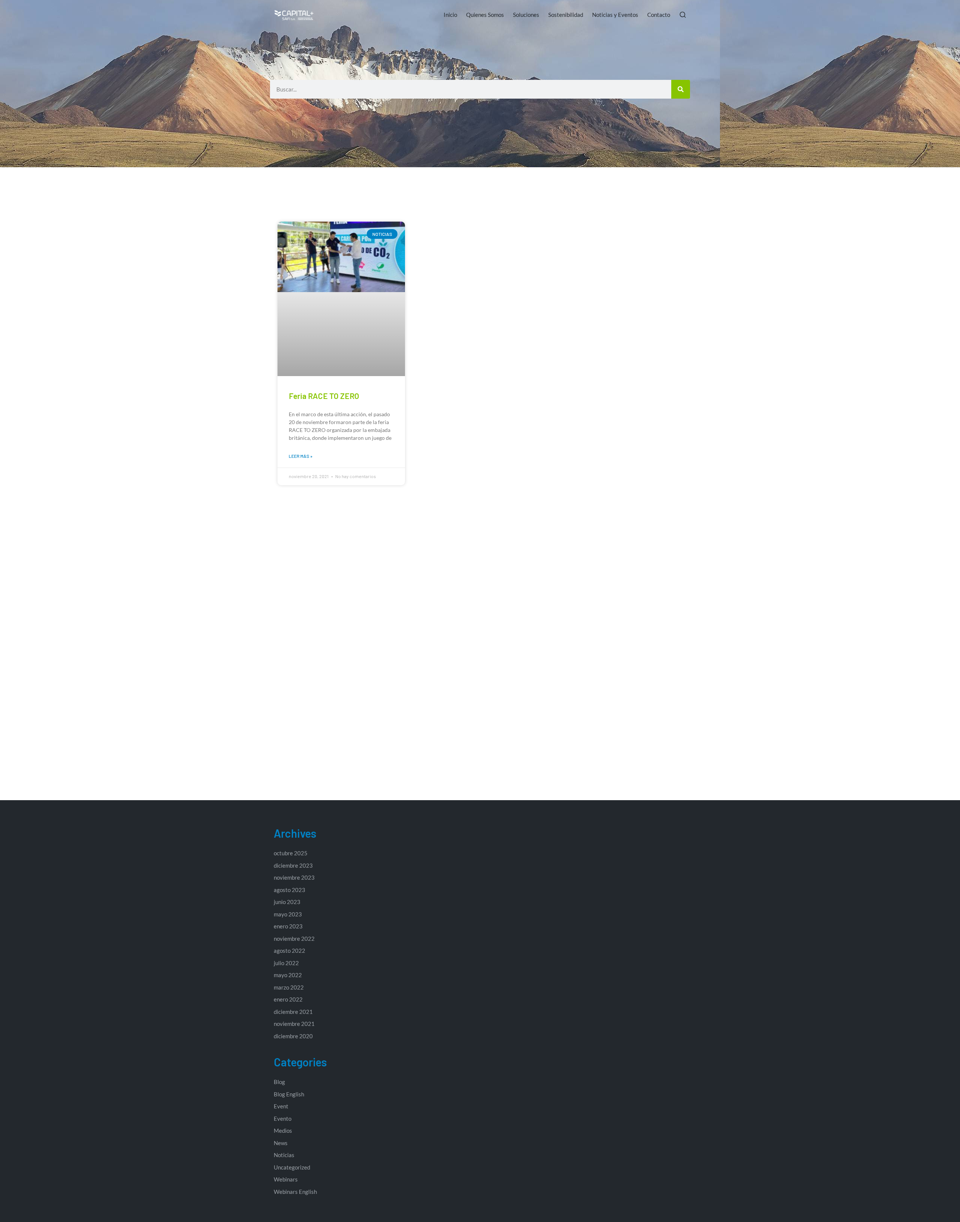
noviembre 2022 (294, 938)
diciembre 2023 (293, 865)
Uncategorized (292, 1167)
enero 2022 (288, 999)
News (281, 1143)
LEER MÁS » (300, 456)
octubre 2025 (291, 853)
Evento (282, 1118)
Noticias (284, 1155)
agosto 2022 (289, 950)
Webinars (286, 1179)
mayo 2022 (288, 975)
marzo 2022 (289, 987)
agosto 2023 (289, 889)
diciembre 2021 (293, 1011)
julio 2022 (286, 963)
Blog (279, 1081)
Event (281, 1106)
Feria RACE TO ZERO (324, 395)
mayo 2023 (288, 914)
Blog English (289, 1094)
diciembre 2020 (293, 1036)
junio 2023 (287, 901)
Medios (283, 1130)
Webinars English (295, 1191)
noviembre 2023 (294, 877)
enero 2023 (288, 926)
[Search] (680, 89)
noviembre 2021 (294, 1023)
